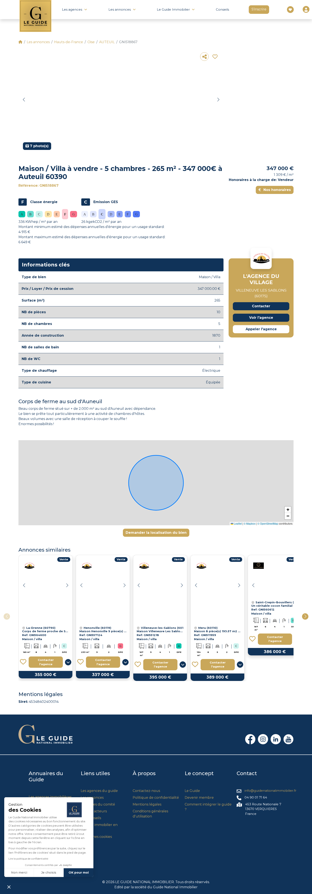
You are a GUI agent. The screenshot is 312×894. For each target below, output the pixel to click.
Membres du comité (98, 804)
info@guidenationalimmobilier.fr (270, 791)
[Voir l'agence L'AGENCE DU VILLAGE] (261, 258)
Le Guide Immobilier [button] (173, 9)
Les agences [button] (72, 9)
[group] (120, 101)
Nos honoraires (276, 190)
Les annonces (38, 42)
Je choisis (48, 872)
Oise (91, 42)
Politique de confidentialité (156, 798)
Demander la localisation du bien (156, 533)
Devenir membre (199, 798)
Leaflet (237, 523)
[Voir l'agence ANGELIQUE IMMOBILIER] (258, 565)
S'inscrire (259, 9)
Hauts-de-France (68, 42)
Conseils (222, 9)
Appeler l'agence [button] (261, 329)
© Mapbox (250, 523)
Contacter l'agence (46, 662)
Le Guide (192, 791)
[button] (24, 100)
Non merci (19, 872)
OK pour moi (79, 872)
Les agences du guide (99, 791)
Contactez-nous (146, 791)
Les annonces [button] (119, 9)
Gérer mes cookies (96, 837)
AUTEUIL (107, 42)
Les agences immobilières (50, 797)
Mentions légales (147, 804)
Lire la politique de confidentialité (28, 858)
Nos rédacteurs (94, 811)
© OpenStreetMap (267, 523)
